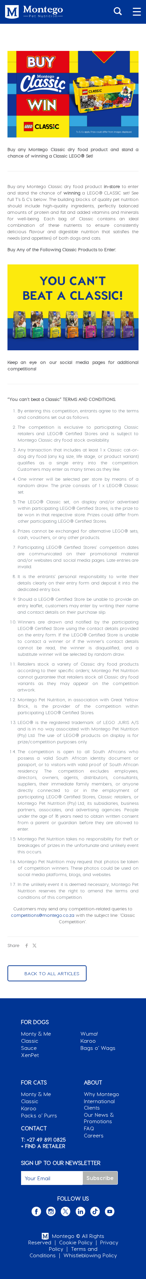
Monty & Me (36, 1034)
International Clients (99, 1104)
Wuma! (89, 1034)
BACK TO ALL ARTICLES (51, 973)
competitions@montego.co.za (42, 914)
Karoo (88, 1041)
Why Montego (101, 1094)
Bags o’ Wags (97, 1048)
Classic (29, 1041)
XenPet (30, 1055)
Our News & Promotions (99, 1118)
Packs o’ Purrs (39, 1115)
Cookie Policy (75, 1242)
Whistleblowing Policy (90, 1255)
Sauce (29, 1048)
